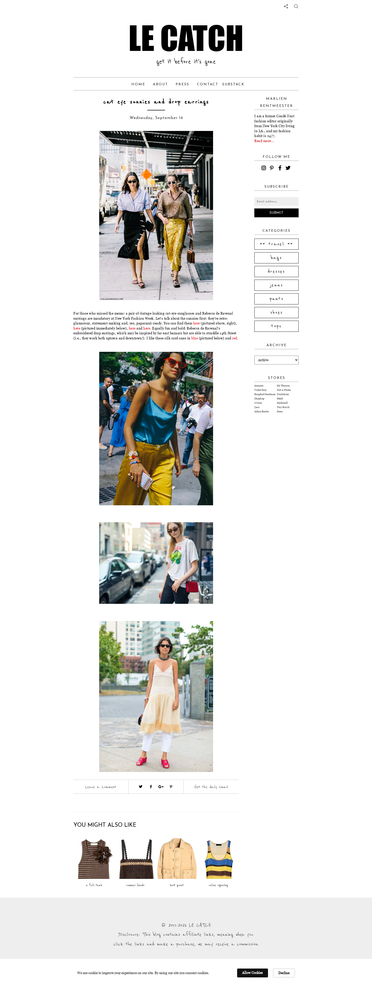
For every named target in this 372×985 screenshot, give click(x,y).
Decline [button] (284, 973)
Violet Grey (260, 390)
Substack (233, 84)
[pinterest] (272, 168)
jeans (276, 285)
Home (138, 84)
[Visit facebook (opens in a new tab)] (151, 787)
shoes (276, 313)
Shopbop (259, 398)
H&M (280, 398)
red (234, 338)
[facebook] (280, 168)
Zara (256, 407)
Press (182, 84)
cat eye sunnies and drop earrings (156, 102)
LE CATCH (186, 38)
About (160, 84)
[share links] (285, 6)
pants (277, 299)
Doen (280, 411)
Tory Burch (283, 407)
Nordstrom (283, 394)
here (196, 323)
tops (276, 326)
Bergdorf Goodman (265, 394)
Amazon (258, 385)
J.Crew (258, 402)
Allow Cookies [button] (252, 973)
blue (194, 338)
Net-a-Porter (284, 390)
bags (276, 258)
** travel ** (276, 244)
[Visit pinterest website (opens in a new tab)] (91, 142)
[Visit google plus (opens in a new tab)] (161, 787)
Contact (207, 84)
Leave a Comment (100, 786)
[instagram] (264, 168)
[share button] (296, 6)
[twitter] (289, 168)
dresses (276, 271)
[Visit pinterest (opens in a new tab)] (171, 787)
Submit (276, 213)
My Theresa (283, 385)
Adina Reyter (261, 411)
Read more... (264, 141)
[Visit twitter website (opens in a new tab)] (141, 787)
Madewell (282, 402)
